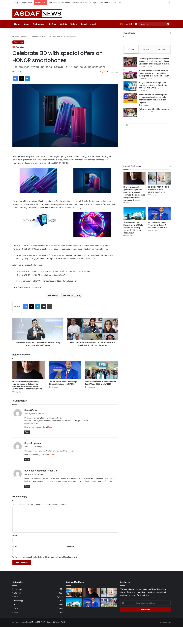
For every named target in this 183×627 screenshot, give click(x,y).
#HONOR (54, 295)
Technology (38, 24)
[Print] (49, 306)
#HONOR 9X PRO (73, 295)
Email (15, 546)
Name (15, 536)
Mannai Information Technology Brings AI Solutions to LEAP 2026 (63, 382)
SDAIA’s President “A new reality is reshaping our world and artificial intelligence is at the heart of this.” (154, 73)
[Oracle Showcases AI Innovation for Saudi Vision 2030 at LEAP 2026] (101, 370)
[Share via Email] (43, 306)
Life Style (52, 24)
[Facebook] (15, 78)
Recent (146, 49)
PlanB (63, 622)
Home (17, 24)
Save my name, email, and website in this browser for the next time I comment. (46, 557)
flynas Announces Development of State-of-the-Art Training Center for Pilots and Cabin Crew (84, 2)
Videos (73, 24)
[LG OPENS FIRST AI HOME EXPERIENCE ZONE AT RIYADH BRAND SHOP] (159, 178)
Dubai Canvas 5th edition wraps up (154, 109)
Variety (63, 24)
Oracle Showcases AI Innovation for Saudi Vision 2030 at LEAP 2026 (100, 382)
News (26, 24)
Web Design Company (51, 622)
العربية (93, 24)
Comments (161, 49)
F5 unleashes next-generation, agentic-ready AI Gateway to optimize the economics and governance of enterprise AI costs (27, 385)
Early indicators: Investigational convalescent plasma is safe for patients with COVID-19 (153, 85)
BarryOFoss (30, 410)
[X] (21, 78)
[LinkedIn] (27, 78)
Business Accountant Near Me (40, 470)
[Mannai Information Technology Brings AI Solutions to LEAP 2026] (65, 370)
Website (70, 546)
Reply (27, 432)
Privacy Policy (165, 623)
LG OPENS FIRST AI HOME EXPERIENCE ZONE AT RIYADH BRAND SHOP (158, 190)
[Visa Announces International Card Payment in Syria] (74, 592)
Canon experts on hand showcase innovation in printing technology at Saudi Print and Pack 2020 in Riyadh (154, 61)
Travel (84, 24)
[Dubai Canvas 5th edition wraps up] (130, 112)
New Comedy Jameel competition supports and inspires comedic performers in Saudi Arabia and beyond (154, 98)
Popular (131, 49)
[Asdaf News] (37, 13)
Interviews (18, 589)
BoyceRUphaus (32, 443)
